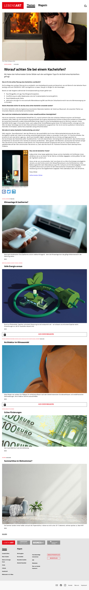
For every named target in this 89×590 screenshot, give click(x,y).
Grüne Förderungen (13, 412)
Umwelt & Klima (5, 553)
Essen (3, 562)
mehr (5, 259)
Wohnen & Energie (6, 560)
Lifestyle (4, 568)
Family (3, 565)
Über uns (76, 585)
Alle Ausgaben (20, 553)
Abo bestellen (20, 556)
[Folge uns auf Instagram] (65, 585)
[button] (31, 5)
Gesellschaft (5, 571)
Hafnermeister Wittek (35, 175)
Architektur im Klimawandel (16, 342)
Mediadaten (35, 563)
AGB (33, 560)
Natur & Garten (5, 556)
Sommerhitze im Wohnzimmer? (18, 460)
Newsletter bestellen (21, 560)
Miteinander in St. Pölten (7, 574)
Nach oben (4, 534)
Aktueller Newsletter (21, 563)
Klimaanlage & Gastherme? (16, 202)
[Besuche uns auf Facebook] (61, 585)
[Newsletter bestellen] (57, 585)
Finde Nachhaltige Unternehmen (36, 556)
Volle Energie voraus (13, 266)
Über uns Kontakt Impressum (36, 567)
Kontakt (70, 585)
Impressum (84, 585)
